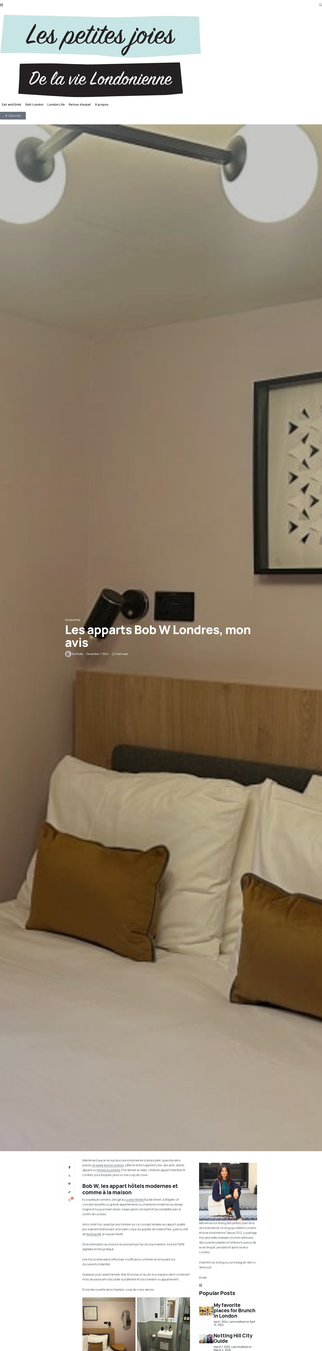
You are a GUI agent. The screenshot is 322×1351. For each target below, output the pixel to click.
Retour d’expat (80, 104)
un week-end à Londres (108, 1165)
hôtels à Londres (108, 1170)
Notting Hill (93, 1234)
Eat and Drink (11, 104)
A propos (101, 104)
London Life (56, 104)
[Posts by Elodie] (68, 654)
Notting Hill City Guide (233, 1338)
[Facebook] (69, 1167)
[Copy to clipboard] (69, 1192)
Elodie (79, 654)
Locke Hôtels (134, 1199)
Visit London (34, 104)
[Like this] (69, 1200)
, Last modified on (234, 1323)
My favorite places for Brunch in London (234, 1310)
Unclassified (72, 620)
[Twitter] (69, 1175)
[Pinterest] (69, 1184)
